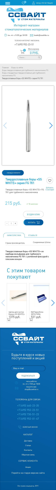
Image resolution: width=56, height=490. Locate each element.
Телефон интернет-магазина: (27, 41)
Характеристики (14, 235)
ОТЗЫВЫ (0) (32, 235)
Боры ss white (17, 67)
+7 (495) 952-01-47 (28, 418)
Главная (5, 67)
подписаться (28, 376)
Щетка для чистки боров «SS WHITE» (17, 313)
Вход (38, 3)
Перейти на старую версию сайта (28, 473)
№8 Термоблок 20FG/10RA (37, 313)
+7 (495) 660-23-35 (28, 405)
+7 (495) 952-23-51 (24, 44)
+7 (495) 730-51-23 (28, 414)
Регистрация (47, 3)
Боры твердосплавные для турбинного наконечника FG (25, 70)
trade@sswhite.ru (41, 35)
